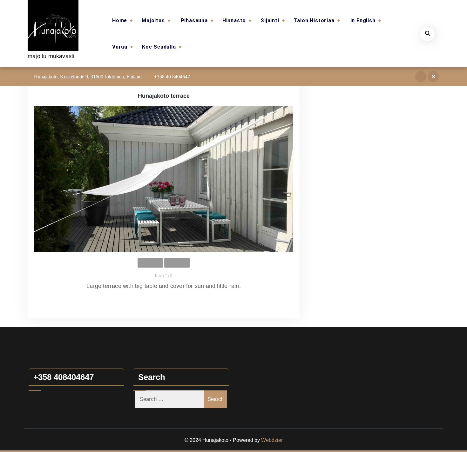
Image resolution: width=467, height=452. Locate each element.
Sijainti (270, 20)
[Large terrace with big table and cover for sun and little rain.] (163, 179)
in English (363, 20)
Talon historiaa (314, 20)
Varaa (119, 47)
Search (215, 399)
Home (119, 20)
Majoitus (153, 20)
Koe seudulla (159, 47)
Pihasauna (194, 20)
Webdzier (272, 440)
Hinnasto (234, 20)
